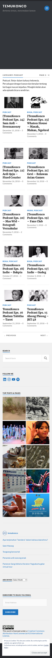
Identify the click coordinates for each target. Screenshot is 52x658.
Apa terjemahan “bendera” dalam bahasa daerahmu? (25, 540)
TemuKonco (15, 6)
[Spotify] (18, 379)
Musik (30, 210)
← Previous (10, 335)
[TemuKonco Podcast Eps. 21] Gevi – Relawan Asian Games (37, 172)
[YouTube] (13, 379)
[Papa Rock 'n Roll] (14, 505)
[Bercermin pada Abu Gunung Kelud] (14, 408)
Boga (29, 112)
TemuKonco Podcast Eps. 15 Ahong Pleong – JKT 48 (38, 314)
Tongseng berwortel (11, 551)
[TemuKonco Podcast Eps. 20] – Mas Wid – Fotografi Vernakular (13, 221)
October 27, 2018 (10, 276)
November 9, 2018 (11, 232)
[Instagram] (9, 379)
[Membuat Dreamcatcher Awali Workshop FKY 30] (37, 481)
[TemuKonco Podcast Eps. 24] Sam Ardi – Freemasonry (13, 121)
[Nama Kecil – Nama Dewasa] (37, 457)
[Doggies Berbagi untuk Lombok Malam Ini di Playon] (37, 505)
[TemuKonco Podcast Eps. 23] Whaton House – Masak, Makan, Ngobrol (38, 123)
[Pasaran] (14, 481)
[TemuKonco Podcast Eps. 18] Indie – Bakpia (13, 268)
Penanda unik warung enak (14, 558)
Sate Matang (8, 545)
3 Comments (36, 277)
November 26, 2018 (11, 181)
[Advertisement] (26, 43)
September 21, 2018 (11, 323)
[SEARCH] (45, 358)
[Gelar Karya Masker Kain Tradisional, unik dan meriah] (14, 433)
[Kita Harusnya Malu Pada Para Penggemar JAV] (37, 433)
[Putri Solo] (37, 408)
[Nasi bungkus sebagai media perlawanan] (14, 457)
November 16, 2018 (35, 181)
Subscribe (10, 612)
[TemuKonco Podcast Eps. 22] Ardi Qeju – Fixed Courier (13, 172)
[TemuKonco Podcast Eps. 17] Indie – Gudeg (37, 268)
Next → (44, 335)
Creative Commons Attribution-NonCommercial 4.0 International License (23, 633)
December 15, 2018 (11, 130)
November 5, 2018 (35, 225)
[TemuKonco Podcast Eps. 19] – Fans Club (38, 218)
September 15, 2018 (35, 323)
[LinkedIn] (5, 379)
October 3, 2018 (34, 276)
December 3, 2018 (35, 134)
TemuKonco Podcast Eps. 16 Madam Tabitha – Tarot (13, 314)
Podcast (7, 112)
